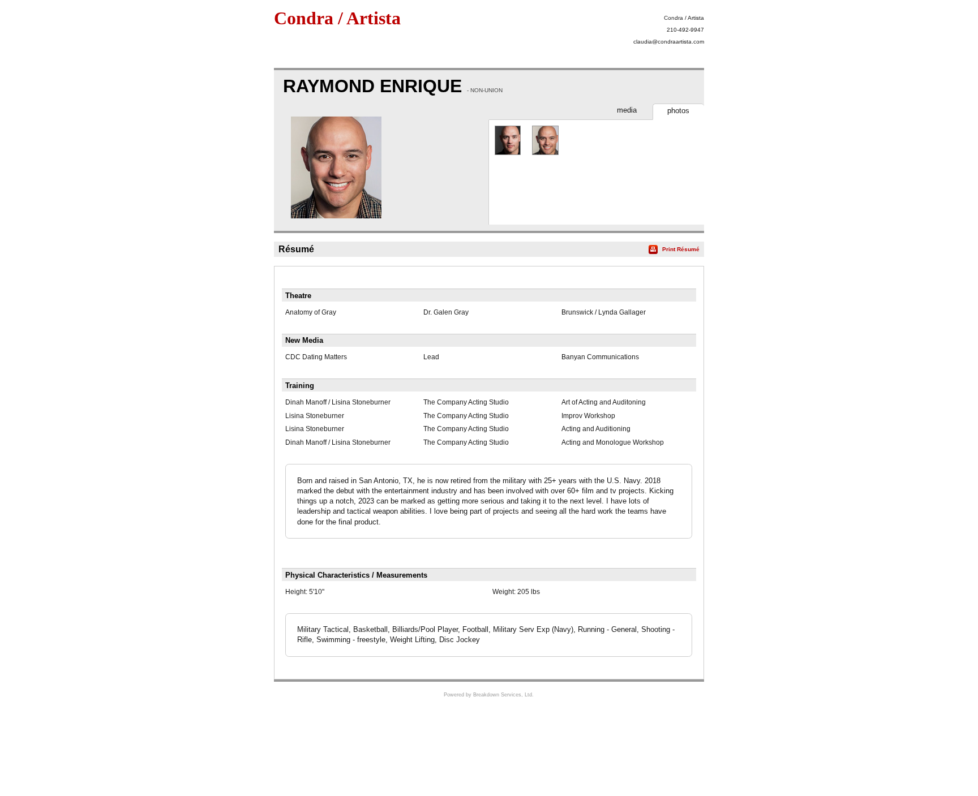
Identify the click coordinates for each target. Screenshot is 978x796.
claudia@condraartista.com (668, 41)
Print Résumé (681, 249)
